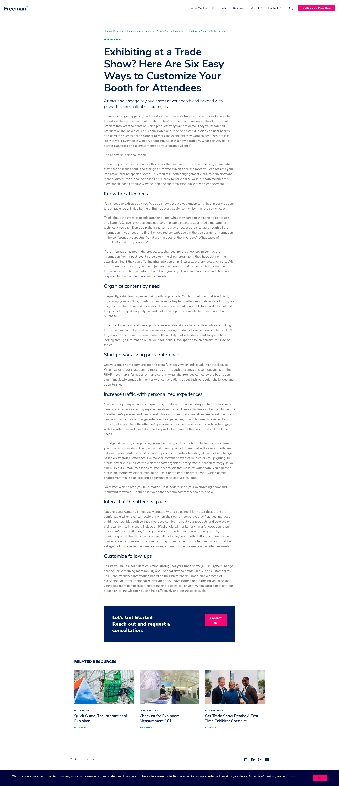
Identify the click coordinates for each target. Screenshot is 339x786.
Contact (75, 759)
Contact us (216, 620)
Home (107, 31)
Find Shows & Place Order (316, 8)
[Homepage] (16, 8)
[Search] (291, 8)
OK (319, 778)
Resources (119, 31)
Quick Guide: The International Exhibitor (100, 718)
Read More (80, 727)
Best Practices (113, 39)
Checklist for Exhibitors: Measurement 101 (160, 718)
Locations (90, 759)
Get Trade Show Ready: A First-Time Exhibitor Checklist (232, 718)
